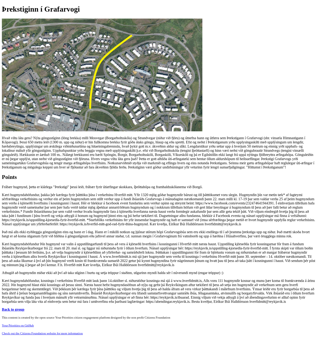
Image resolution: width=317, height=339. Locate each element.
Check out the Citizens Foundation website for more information (42, 333)
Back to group (13, 309)
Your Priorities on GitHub (18, 325)
